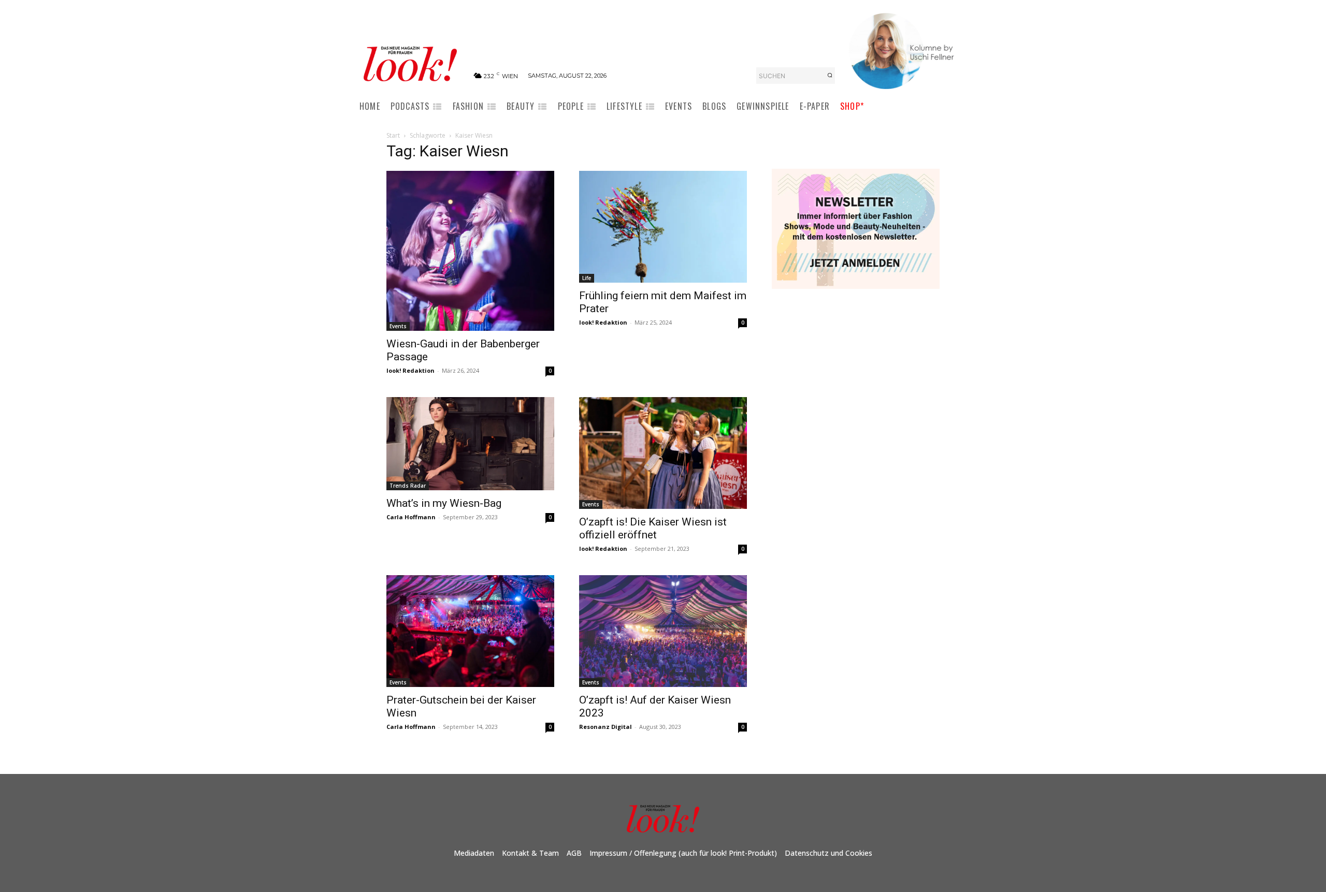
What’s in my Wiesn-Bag (443, 503)
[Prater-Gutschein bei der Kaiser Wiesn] (470, 631)
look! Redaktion (410, 370)
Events (398, 326)
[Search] (830, 75)
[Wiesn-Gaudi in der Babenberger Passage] (470, 250)
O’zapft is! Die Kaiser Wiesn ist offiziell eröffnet (653, 528)
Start (393, 135)
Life (586, 278)
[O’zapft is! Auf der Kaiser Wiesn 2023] (663, 631)
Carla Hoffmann (411, 517)
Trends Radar (408, 485)
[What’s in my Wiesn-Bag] (470, 443)
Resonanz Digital (605, 726)
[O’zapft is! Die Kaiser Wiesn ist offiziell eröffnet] (663, 453)
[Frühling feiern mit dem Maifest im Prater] (663, 227)
